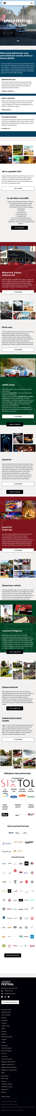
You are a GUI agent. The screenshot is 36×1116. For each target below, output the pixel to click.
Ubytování (3, 1031)
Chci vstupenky (19, 228)
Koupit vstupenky (14, 424)
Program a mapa (5, 1026)
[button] (31, 3)
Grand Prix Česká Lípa (6, 1059)
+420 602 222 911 (9, 991)
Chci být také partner (12, 955)
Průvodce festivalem (6, 1048)
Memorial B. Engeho (6, 1051)
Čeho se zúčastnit (5, 1015)
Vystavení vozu (5, 1089)
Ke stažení (3, 1039)
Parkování (3, 1034)
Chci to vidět (18, 188)
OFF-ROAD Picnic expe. (7, 1087)
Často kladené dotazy (6, 1037)
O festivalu (3, 1023)
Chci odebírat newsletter (10, 1002)
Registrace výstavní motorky (8, 1062)
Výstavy (3, 1073)
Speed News (4, 1020)
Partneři (3, 1028)
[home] (4, 3)
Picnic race (4, 1053)
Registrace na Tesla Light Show (9, 1070)
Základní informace (6, 1012)
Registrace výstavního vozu (8, 1064)
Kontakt (3, 1042)
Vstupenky (3, 1017)
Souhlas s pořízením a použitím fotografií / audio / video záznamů (17, 1107)
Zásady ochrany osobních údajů (9, 1101)
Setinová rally (4, 1078)
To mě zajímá (18, 292)
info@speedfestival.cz (10, 993)
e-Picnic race (4, 1056)
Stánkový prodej (5, 1096)
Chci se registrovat (15, 652)
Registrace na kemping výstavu (9, 1067)
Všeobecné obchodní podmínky (9, 1104)
